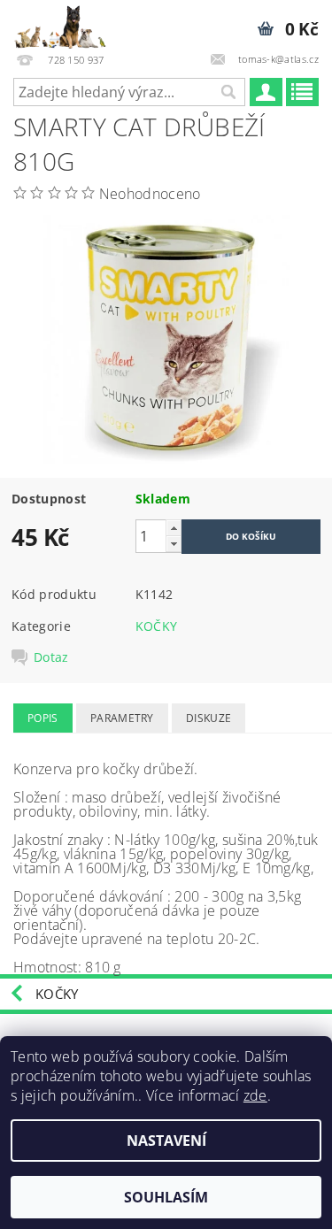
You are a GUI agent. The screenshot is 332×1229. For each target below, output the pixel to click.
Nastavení (166, 1140)
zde (255, 1095)
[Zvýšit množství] (173, 527)
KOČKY (156, 626)
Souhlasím (166, 1197)
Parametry (122, 718)
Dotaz (51, 657)
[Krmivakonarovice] (66, 23)
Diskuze (208, 718)
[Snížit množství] (173, 543)
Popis (42, 718)
